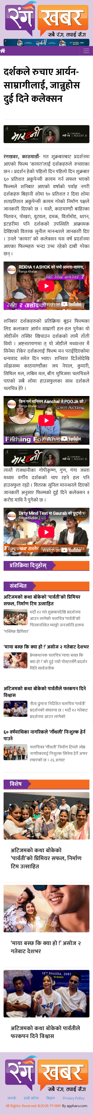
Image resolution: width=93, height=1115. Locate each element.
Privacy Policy (73, 1098)
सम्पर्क (11, 1098)
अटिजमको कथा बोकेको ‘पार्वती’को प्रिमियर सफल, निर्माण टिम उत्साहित (46, 858)
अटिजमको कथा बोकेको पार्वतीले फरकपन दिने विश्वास (45, 1032)
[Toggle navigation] (86, 51)
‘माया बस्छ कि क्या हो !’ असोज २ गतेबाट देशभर (46, 947)
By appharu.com (74, 1106)
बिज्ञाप (50, 1098)
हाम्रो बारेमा (31, 1098)
